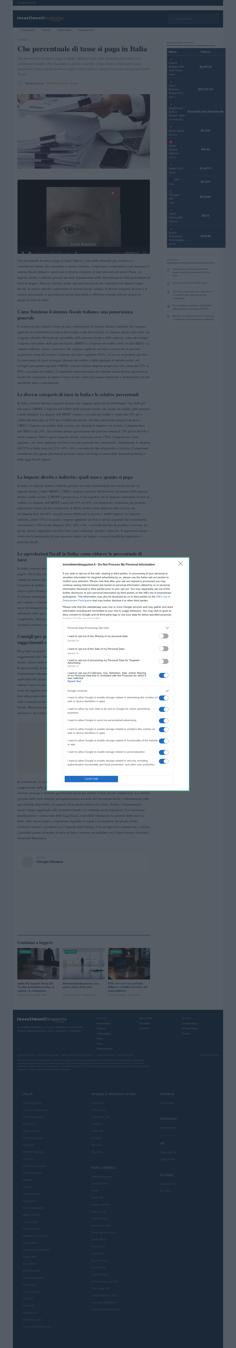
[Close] (181, 564)
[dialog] (118, 674)
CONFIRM (91, 779)
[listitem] (118, 628)
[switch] (164, 636)
